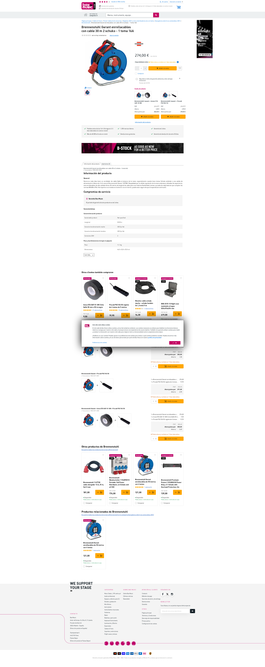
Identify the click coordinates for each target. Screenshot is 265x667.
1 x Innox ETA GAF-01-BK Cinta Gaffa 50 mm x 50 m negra (165, 347)
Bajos (106, 615)
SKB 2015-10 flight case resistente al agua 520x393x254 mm (170, 306)
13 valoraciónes (123, 310)
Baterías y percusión (110, 618)
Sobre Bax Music (128, 593)
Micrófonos (107, 604)
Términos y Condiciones (149, 615)
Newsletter (126, 599)
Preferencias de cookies (99, 342)
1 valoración (148, 487)
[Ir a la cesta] (178, 6)
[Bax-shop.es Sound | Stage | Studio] (89, 5)
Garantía (144, 604)
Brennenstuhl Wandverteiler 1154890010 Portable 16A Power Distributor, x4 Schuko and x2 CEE (119, 482)
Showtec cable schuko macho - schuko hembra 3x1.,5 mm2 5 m (144, 303)
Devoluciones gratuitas (107, 6)
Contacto (144, 593)
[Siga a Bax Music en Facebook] (163, 594)
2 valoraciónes (148, 308)
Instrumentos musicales (111, 610)
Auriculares (107, 607)
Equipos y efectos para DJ (112, 599)
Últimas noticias (128, 596)
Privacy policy (146, 621)
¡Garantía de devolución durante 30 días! (112, 8)
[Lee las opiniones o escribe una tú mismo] (86, 35)
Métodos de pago (147, 596)
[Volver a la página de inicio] (86, 14)
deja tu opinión (114, 35)
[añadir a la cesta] (99, 315)
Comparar (89, 503)
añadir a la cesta (172, 366)
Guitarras (107, 612)
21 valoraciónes (97, 310)
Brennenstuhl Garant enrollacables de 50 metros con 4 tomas (145, 481)
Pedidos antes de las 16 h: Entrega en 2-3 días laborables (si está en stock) (151, 6)
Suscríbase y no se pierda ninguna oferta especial (175, 605)
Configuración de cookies (149, 623)
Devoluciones (146, 601)
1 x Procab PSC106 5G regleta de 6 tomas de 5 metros (165, 382)
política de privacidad (154, 337)
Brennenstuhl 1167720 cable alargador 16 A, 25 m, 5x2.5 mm (93, 484)
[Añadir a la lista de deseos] (180, 68)
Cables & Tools (108, 628)
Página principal (147, 613)
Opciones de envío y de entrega (151, 599)
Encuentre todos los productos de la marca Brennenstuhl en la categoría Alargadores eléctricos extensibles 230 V (118, 515)
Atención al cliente (150, 589)
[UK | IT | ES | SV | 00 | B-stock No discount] (133, 148)
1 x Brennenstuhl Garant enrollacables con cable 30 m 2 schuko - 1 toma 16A (164, 379)
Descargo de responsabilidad (150, 618)
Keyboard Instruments (111, 620)
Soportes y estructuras (111, 631)
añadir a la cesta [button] (164, 68)
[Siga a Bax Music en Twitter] (167, 594)
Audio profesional (109, 596)
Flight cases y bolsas (110, 634)
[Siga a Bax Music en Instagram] (172, 594)
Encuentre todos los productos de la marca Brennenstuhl (100, 450)
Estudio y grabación (110, 601)
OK (176, 343)
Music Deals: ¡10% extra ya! (112, 593)
